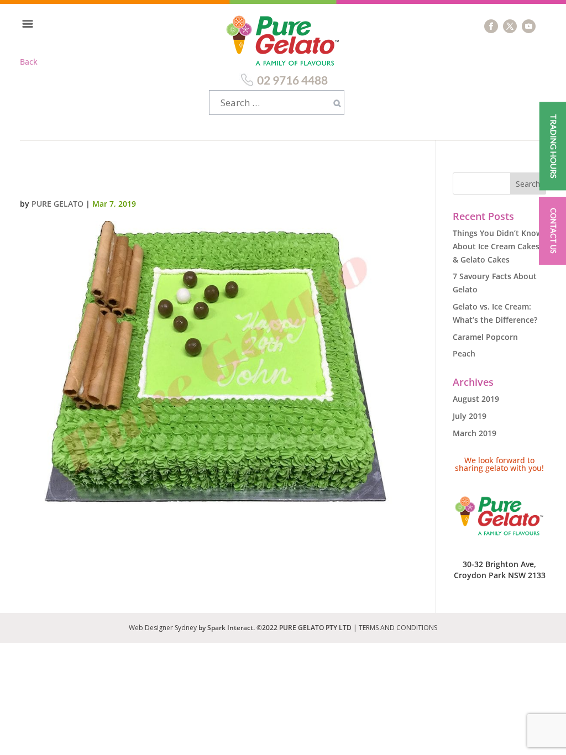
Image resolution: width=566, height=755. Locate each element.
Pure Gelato (57, 203)
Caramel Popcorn (485, 337)
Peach (464, 353)
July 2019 (469, 416)
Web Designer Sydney (163, 627)
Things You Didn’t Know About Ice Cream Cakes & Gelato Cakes (497, 246)
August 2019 (476, 399)
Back (29, 61)
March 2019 (474, 433)
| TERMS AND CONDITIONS (395, 627)
